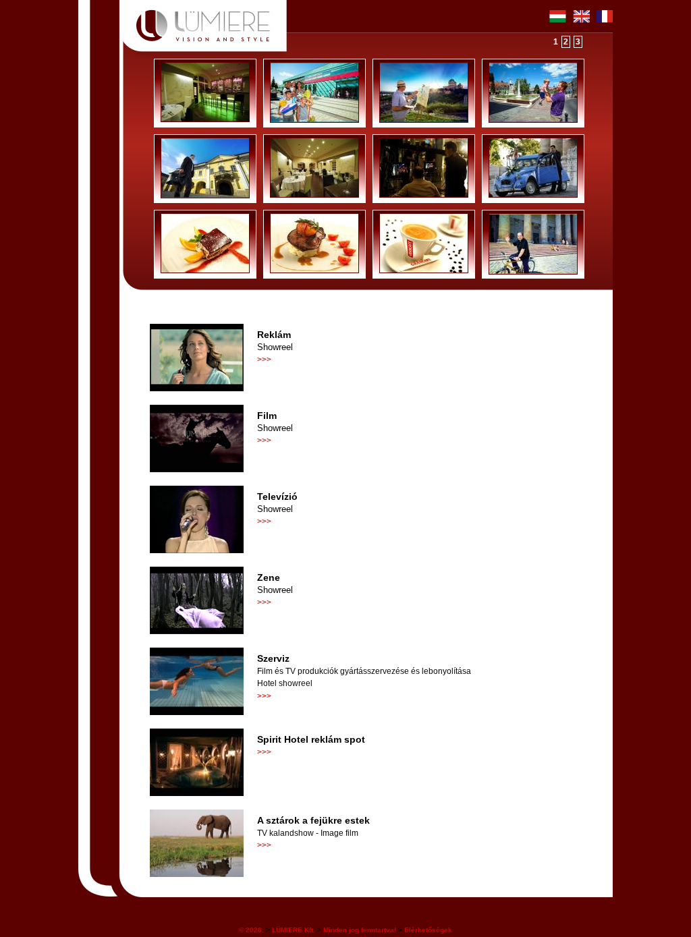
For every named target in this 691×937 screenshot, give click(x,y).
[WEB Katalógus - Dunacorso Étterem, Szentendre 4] (205, 120)
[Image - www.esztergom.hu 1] (423, 121)
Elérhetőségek (428, 930)
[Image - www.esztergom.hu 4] (314, 121)
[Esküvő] (533, 196)
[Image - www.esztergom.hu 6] (533, 273)
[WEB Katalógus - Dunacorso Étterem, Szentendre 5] (314, 196)
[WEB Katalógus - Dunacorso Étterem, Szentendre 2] (205, 271)
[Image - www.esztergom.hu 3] (533, 121)
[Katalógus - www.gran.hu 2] (423, 271)
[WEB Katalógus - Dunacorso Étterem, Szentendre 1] (314, 271)
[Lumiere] (207, 16)
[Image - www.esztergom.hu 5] (205, 197)
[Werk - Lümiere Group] (423, 196)
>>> (264, 360)
